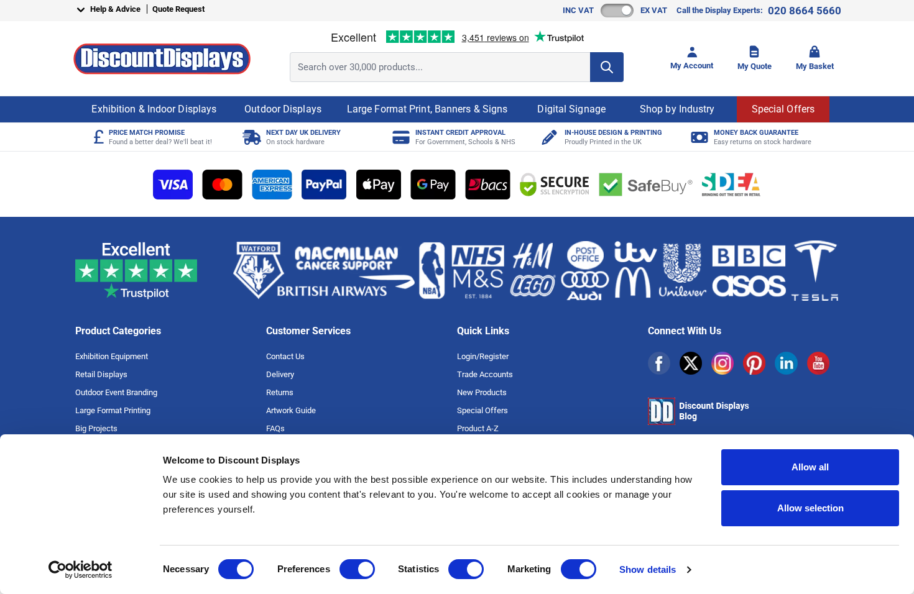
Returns (279, 392)
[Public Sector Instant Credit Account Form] (399, 137)
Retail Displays (101, 374)
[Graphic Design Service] (548, 137)
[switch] (357, 569)
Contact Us (285, 356)
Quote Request (178, 9)
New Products (482, 392)
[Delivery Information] (250, 137)
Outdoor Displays (282, 109)
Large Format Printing (112, 410)
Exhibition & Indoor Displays (153, 109)
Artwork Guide (291, 410)
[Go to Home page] (162, 59)
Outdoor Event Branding (116, 392)
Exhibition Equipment (111, 356)
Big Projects (96, 428)
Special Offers (783, 109)
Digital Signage (571, 109)
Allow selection (810, 508)
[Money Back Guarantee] (698, 137)
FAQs (275, 428)
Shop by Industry (677, 109)
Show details (647, 569)
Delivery (280, 374)
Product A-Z (478, 428)
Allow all (810, 467)
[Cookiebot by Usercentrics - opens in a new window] (80, 569)
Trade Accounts (485, 374)
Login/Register (483, 356)
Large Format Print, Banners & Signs (427, 109)
